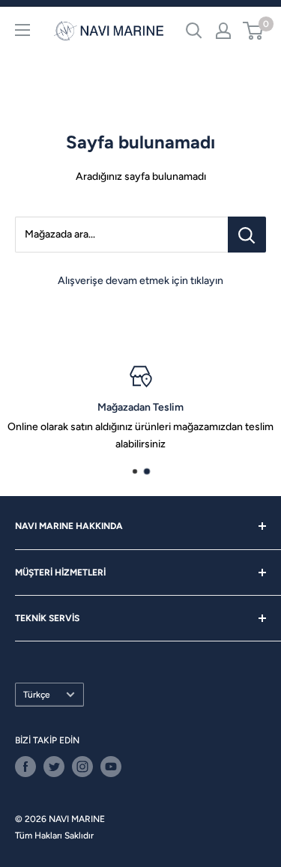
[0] (253, 31)
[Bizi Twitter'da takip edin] (53, 766)
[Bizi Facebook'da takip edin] (25, 766)
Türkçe (36, 694)
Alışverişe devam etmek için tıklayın (140, 280)
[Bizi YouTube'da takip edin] (110, 766)
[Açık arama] (194, 30)
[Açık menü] (22, 30)
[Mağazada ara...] (247, 235)
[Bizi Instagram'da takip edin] (82, 766)
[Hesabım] (223, 30)
